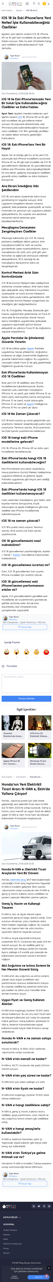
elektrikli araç (18, 880)
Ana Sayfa (7, 11)
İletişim (6, 1253)
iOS (20, 117)
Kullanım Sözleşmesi (12, 1244)
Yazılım (17, 555)
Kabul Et (38, 1277)
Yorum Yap (26, 627)
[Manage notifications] (46, 1276)
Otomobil (21, 777)
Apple (19, 11)
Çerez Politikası (14, 1277)
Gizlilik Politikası (10, 1230)
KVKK (5, 1239)
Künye (6, 1248)
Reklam (6, 1235)
